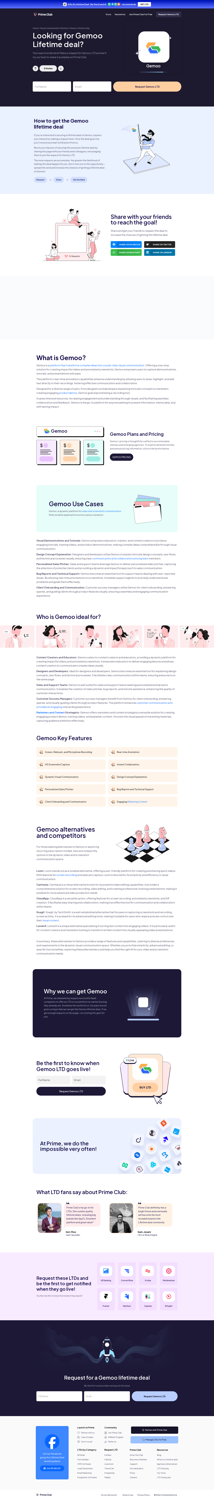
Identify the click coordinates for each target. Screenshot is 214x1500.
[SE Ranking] (106, 1271)
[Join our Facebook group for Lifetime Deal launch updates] (52, 1441)
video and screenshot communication (101, 511)
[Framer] (106, 1296)
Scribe (148, 1280)
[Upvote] (35, 68)
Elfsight (168, 1306)
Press (132, 1473)
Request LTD (111, 1449)
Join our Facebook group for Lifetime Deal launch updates (52, 1457)
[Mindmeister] (169, 1271)
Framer (106, 1306)
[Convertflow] (127, 1271)
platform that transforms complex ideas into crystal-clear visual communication (97, 365)
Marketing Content (137, 801)
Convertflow (127, 1280)
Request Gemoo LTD (147, 86)
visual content (50, 920)
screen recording (66, 874)
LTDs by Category (86, 1449)
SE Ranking (106, 1280)
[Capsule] (148, 1296)
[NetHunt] (127, 1296)
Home (35, 28)
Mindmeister (169, 1280)
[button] (126, 244)
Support (133, 1464)
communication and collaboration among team (120, 558)
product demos (68, 392)
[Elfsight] (169, 1296)
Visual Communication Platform (54, 28)
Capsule (148, 1306)
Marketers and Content (50, 712)
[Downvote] (61, 68)
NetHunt (127, 1306)
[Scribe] (148, 1271)
